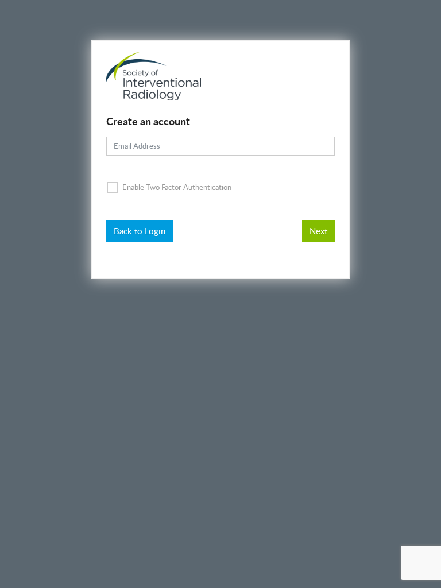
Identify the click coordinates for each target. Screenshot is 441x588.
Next (318, 231)
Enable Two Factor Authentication (176, 187)
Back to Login (139, 231)
